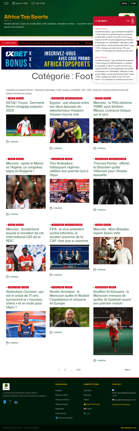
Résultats (87, 395)
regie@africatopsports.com (125, 400)
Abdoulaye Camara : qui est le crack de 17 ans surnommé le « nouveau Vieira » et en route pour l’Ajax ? (24, 299)
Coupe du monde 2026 (73, 98)
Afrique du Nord (61, 395)
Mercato (20, 98)
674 (78, 369)
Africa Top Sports (26, 16)
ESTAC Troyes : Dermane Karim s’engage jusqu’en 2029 (25, 106)
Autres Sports (60, 413)
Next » (128, 369)
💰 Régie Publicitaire (92, 404)
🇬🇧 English (88, 409)
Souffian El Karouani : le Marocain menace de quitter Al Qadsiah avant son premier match (112, 297)
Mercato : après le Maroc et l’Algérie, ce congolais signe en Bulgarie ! (25, 167)
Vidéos (86, 400)
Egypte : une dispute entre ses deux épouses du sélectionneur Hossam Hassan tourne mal (69, 108)
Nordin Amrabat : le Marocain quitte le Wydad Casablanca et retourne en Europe (69, 297)
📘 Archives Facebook (64, 418)
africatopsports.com (128, 428)
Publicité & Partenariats (121, 404)
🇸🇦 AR (133, 3)
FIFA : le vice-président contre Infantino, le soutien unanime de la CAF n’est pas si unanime (69, 235)
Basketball (59, 409)
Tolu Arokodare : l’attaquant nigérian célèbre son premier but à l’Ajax (69, 169)
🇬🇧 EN (124, 3)
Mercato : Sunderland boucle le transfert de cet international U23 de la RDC (25, 235)
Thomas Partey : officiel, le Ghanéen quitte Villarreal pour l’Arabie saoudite (111, 169)
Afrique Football (57, 98)
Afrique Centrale (61, 404)
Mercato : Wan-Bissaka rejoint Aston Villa (111, 231)
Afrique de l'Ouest (62, 400)
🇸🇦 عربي (87, 413)
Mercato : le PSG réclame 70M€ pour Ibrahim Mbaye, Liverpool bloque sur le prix (112, 108)
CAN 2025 (87, 391)
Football (11, 98)
